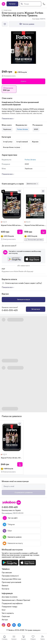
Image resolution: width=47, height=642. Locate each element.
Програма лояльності (10, 576)
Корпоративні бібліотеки (11, 579)
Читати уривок (28, 24)
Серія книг (6, 616)
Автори (5, 620)
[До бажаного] (5, 24)
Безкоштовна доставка (35, 239)
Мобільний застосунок (12, 550)
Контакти (5, 589)
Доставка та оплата (9, 597)
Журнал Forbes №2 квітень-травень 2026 (12, 225)
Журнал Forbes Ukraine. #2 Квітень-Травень (12, 458)
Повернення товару (9, 607)
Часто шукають (8, 613)
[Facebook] (14, 625)
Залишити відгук (23, 299)
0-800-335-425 (10, 310)
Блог (4, 610)
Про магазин (7, 572)
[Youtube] (8, 625)
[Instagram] (3, 625)
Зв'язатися (35, 309)
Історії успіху (7, 10)
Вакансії (5, 585)
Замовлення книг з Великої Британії (16, 600)
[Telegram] (19, 625)
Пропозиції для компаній (11, 582)
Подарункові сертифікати (12, 603)
